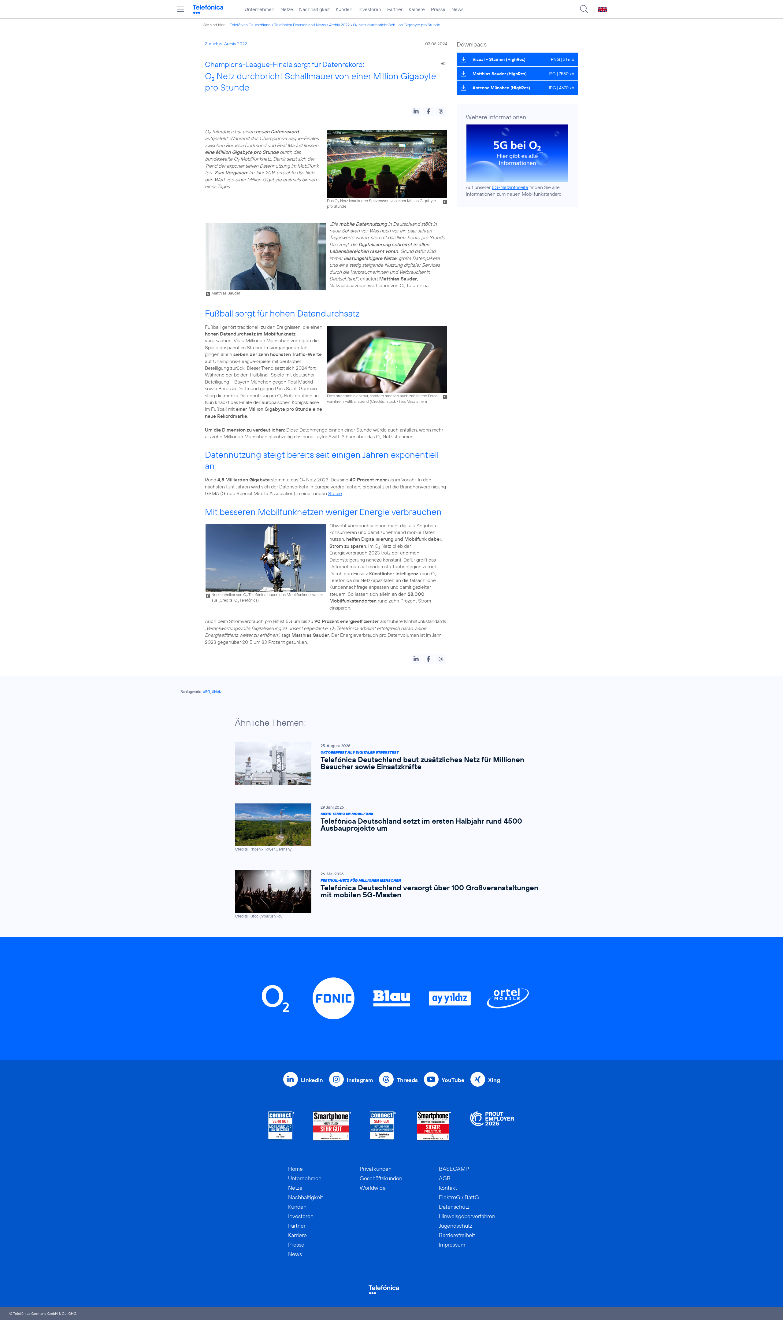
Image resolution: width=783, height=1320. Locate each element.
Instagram (360, 1080)
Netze (286, 9)
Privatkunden (376, 1168)
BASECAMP (454, 1168)
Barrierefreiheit (457, 1235)
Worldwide (373, 1187)
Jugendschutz (455, 1225)
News (457, 9)
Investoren (369, 9)
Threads (407, 1080)
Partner (395, 9)
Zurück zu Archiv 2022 (226, 43)
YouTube (453, 1080)
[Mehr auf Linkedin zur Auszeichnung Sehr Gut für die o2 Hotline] (383, 1125)
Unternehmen (259, 9)
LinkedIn (312, 1080)
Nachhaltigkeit (314, 9)
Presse (438, 9)
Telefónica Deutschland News (300, 24)
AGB (445, 1178)
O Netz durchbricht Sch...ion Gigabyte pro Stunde (396, 24)
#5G (206, 692)
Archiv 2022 (339, 24)
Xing (494, 1080)
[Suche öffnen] (584, 9)
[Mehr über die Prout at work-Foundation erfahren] (492, 1125)
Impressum (452, 1244)
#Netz (217, 692)
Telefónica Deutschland (250, 24)
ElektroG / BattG (459, 1197)
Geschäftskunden (381, 1178)
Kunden (344, 9)
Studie (335, 493)
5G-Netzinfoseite (510, 187)
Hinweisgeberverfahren (467, 1216)
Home (295, 1168)
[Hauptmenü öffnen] (180, 9)
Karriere (417, 9)
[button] (416, 111)
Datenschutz (454, 1206)
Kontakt (448, 1187)
